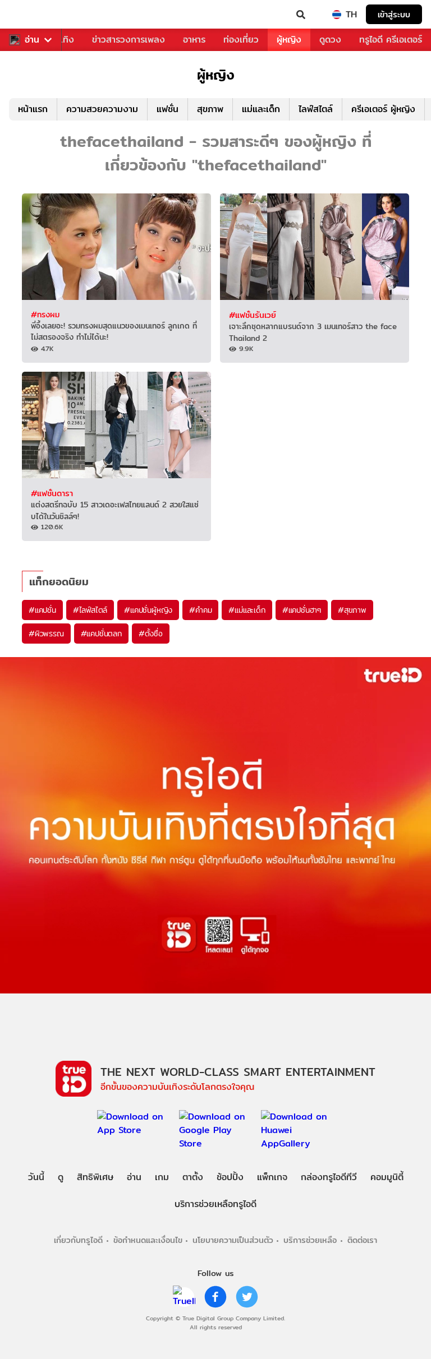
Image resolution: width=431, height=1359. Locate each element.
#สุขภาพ (352, 610)
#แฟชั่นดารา (52, 493)
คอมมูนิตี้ (387, 1177)
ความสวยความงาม (102, 109)
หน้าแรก (33, 109)
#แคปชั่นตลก (101, 633)
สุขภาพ (210, 109)
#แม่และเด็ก (246, 610)
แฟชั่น (167, 109)
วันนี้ (36, 1177)
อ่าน (32, 40)
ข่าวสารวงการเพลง (128, 40)
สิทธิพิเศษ (95, 1177)
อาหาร (194, 40)
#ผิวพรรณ (46, 633)
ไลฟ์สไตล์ (316, 109)
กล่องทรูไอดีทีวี (329, 1177)
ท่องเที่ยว (241, 40)
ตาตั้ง (192, 1177)
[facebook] (215, 1297)
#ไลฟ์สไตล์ (90, 610)
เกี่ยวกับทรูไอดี (78, 1239)
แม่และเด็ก (261, 109)
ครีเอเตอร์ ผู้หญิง (383, 109)
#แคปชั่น (42, 610)
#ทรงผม (45, 314)
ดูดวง (330, 40)
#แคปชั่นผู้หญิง (148, 610)
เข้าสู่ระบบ (394, 14)
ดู (60, 1177)
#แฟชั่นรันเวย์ (252, 314)
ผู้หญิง (289, 40)
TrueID (31, 14)
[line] (184, 1297)
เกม (162, 1177)
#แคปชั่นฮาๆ (301, 610)
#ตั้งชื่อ (151, 633)
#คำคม (200, 610)
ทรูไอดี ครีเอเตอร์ (390, 40)
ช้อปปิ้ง (230, 1177)
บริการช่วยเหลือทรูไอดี (215, 1204)
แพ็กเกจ (272, 1177)
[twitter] (247, 1297)
